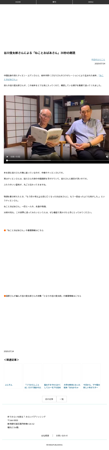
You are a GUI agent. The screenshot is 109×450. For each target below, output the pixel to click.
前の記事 (49, 399)
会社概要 (45, 435)
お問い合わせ (62, 435)
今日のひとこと (98, 59)
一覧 (62, 399)
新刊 (54, 2)
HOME (18, 2)
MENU (90, 2)
